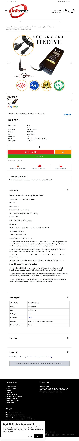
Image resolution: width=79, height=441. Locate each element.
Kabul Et (38, 436)
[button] (6, 11)
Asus (50, 27)
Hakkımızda (9, 391)
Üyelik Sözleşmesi (11, 399)
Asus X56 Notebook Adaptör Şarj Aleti (18, 29)
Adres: (8, 417)
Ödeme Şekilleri (11, 387)
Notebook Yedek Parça (23, 27)
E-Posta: (8, 415)
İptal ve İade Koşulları (12, 401)
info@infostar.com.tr (66, 1)
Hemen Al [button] (39, 156)
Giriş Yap (49, 357)
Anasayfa (9, 27)
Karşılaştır (12, 161)
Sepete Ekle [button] (32, 152)
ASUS (28, 127)
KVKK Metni (9, 393)
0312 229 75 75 (12, 1)
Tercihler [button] (29, 436)
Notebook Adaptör (40, 27)
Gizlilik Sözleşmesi (11, 395)
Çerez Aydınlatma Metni (34, 429)
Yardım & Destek (11, 389)
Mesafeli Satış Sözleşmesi (14, 397)
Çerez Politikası (11, 403)
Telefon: (8, 413)
